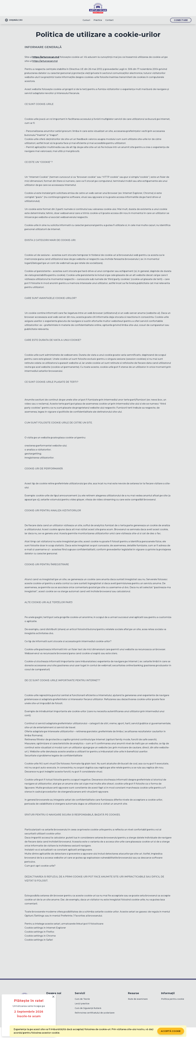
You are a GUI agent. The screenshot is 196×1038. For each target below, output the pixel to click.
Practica (98, 20)
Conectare (181, 20)
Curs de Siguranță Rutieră (88, 1008)
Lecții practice (82, 1003)
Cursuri (86, 20)
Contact (109, 20)
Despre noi (53, 993)
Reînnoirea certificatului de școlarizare (95, 1012)
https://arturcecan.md (45, 61)
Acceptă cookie (171, 1031)
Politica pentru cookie (172, 999)
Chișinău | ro (16, 20)
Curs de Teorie (82, 999)
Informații (168, 993)
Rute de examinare (138, 999)
